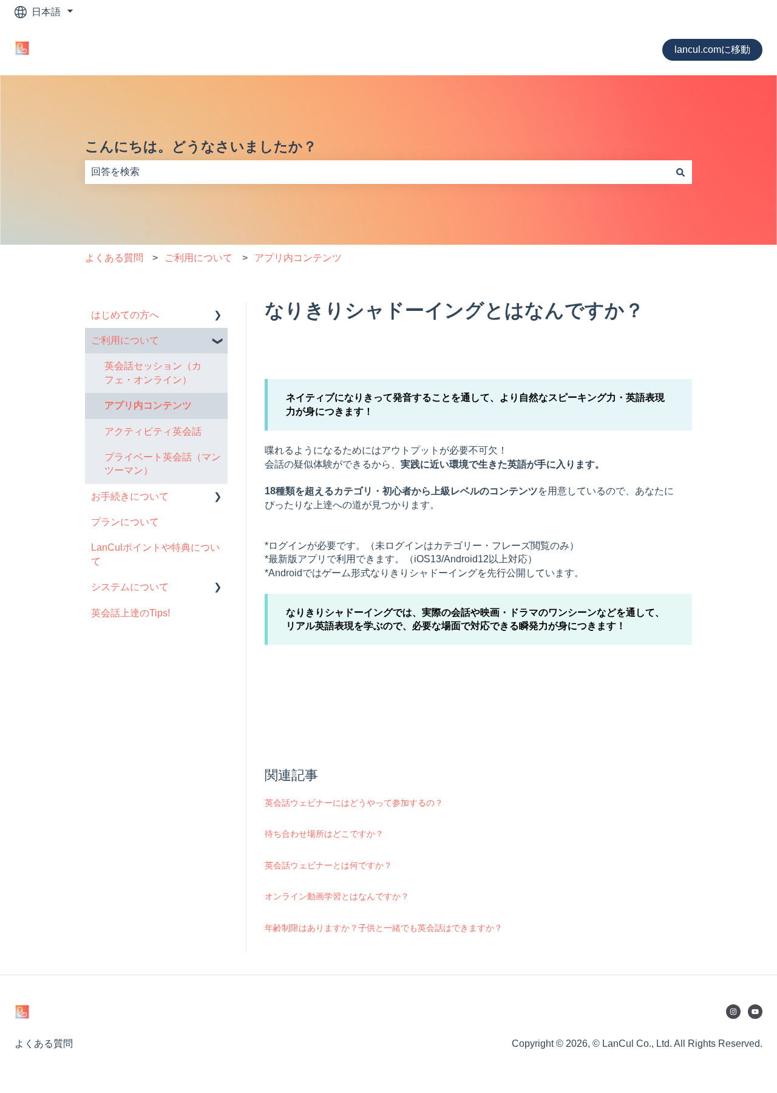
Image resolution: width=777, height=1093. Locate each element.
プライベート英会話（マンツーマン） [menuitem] (162, 463)
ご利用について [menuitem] (125, 340)
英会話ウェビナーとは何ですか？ (328, 865)
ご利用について (198, 258)
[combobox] (377, 171)
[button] (218, 316)
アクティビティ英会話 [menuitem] (153, 431)
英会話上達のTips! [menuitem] (130, 613)
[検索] (680, 171)
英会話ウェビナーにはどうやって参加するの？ (354, 803)
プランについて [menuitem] (125, 522)
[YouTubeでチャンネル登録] (755, 1011)
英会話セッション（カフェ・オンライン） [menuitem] (153, 372)
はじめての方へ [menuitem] (125, 315)
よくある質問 (114, 258)
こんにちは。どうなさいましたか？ (201, 146)
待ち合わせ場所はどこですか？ (324, 834)
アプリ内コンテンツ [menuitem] (148, 405)
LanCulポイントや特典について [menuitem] (155, 554)
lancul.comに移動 (712, 49)
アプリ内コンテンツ (298, 258)
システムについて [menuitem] (130, 587)
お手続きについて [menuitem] (130, 496)
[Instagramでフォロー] (733, 1011)
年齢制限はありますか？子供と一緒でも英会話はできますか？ (384, 928)
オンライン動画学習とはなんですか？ (337, 896)
